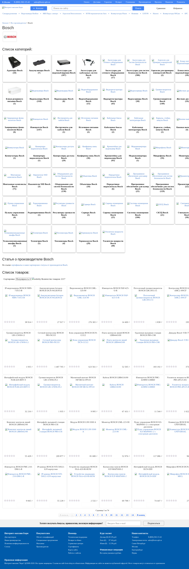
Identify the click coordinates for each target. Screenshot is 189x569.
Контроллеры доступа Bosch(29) (63, 158)
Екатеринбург (137, 550)
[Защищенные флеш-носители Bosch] (14, 119)
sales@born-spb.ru (42, 2)
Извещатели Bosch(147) (39, 128)
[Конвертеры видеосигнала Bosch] (39, 148)
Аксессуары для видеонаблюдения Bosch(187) (63, 72)
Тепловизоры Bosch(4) (64, 242)
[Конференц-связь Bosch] (88, 148)
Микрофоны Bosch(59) (162, 157)
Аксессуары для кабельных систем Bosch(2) (88, 74)
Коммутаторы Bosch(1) (14, 157)
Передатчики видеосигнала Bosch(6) (113, 186)
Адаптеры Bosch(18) (14, 71)
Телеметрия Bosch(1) (39, 242)
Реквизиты (181, 2)
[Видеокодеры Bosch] (63, 91)
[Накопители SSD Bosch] (39, 176)
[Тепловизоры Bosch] (63, 233)
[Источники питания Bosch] (88, 119)
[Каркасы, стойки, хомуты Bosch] (162, 119)
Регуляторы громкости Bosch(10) (64, 214)
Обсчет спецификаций (45, 537)
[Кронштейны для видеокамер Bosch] (113, 148)
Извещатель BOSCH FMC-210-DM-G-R (18, 468)
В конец (141, 515)
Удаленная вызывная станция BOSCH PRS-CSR (148, 334)
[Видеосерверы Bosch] (137, 91)
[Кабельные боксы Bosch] (113, 119)
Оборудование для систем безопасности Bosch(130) (64, 187)
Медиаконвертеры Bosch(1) (138, 158)
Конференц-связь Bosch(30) (88, 157)
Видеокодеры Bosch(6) (63, 100)
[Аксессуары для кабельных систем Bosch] (88, 62)
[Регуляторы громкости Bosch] (63, 204)
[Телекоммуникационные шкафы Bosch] (14, 233)
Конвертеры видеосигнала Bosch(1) (39, 158)
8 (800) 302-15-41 (22, 2)
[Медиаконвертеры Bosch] (137, 148)
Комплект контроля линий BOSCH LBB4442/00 (18, 423)
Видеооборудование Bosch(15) (88, 101)
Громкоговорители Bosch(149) (162, 101)
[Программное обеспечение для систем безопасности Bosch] (162, 176)
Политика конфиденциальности (17, 543)
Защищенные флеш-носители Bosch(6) (14, 129)
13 (127, 515)
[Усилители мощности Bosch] (113, 233)
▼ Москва (6, 2)
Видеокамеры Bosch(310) (39, 100)
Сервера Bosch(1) (88, 213)
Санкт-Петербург (138, 543)
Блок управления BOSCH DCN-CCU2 (83, 334)
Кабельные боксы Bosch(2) (113, 129)
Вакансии (169, 2)
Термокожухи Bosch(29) (88, 242)
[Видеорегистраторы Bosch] (113, 91)
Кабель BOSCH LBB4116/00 (115, 377)
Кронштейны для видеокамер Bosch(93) (113, 158)
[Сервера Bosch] (88, 204)
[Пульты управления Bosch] (14, 204)
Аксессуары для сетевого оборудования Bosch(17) (113, 74)
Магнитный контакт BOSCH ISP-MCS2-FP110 (83, 378)
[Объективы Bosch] (88, 176)
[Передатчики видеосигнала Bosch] (113, 176)
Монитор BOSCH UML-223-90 (116, 422)
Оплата (86, 2)
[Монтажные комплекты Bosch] (14, 176)
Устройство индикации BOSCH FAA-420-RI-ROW (83, 468)
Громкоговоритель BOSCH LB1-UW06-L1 (18, 334)
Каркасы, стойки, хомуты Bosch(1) (162, 129)
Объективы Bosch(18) (88, 185)
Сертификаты (73, 547)
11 (117, 515)
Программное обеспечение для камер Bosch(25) (138, 187)
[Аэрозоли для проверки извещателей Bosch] (162, 62)
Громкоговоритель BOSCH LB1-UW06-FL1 (51, 378)
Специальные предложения (47, 540)
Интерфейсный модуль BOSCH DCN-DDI (148, 468)
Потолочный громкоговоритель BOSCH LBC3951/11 (148, 289)
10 (111, 515)
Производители (145, 2)
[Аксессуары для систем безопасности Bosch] (137, 62)
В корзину (26, 326)
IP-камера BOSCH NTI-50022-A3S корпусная (50, 468)
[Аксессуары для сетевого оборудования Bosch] (113, 62)
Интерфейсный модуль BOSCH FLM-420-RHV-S (18, 378)
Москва (135, 547)
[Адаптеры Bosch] (14, 62)
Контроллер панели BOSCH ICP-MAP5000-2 (115, 468)
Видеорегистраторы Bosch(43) (113, 101)
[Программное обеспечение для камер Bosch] (137, 176)
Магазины (40, 543)
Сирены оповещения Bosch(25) (113, 214)
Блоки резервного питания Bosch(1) (14, 101)
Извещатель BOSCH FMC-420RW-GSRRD (148, 378)
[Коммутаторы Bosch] (14, 148)
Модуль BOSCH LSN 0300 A (83, 422)
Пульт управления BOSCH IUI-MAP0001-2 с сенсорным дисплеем (148, 424)
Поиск (138, 8)
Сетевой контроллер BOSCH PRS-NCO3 (51, 334)
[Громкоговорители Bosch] (162, 91)
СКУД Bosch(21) (162, 213)
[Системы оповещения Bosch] (137, 204)
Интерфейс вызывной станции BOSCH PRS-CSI (50, 423)
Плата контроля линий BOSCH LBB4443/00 (115, 334)
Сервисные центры (75, 543)
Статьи (7, 547)
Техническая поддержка (77, 537)
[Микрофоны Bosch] (162, 148)
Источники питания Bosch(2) (88, 129)
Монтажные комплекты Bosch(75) (14, 186)
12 (122, 515)
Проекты (158, 2)
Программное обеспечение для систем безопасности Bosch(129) (162, 187)
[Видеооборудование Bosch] (88, 91)
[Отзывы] (9, 322)
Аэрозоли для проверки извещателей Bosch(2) (162, 72)
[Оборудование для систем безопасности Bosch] (63, 176)
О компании (130, 2)
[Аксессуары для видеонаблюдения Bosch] (63, 62)
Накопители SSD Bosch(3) (39, 185)
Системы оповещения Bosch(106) (137, 214)
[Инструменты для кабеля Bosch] (63, 119)
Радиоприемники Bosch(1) (39, 213)
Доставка (96, 2)
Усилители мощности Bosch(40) (113, 243)
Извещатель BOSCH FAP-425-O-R (115, 289)
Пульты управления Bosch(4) (14, 214)
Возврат (119, 2)
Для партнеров (10, 537)
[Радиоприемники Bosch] (39, 204)
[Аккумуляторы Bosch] (39, 62)
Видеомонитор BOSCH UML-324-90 (83, 289)
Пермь (134, 553)
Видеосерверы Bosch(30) (137, 100)
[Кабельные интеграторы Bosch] (137, 119)
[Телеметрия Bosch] (39, 233)
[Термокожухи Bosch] (88, 233)
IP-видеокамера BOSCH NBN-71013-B (18, 289)
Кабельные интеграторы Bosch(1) (138, 129)
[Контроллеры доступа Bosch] (63, 148)
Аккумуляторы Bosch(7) (39, 71)
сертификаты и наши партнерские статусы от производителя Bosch (39, 265)
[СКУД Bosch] (162, 204)
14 (133, 515)
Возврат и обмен (74, 540)
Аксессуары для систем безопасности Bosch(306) (137, 72)
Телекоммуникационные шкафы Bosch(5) (15, 243)
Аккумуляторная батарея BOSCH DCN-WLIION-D (50, 289)
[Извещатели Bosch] (39, 119)
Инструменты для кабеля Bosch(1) (63, 129)
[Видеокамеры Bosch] (39, 91)
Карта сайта (73, 550)
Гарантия (108, 2)
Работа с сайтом (74, 553)
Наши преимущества (13, 540)
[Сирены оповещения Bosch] (113, 204)
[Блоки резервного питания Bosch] (14, 91)
